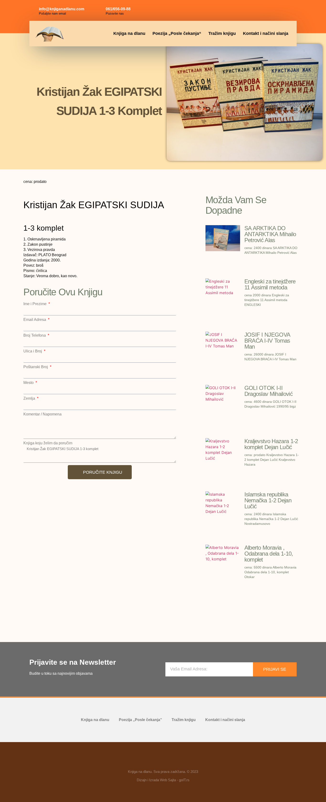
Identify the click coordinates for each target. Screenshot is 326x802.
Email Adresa (35, 320)
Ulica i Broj (33, 351)
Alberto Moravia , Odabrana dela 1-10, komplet (268, 553)
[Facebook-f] (149, 760)
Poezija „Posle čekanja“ (176, 33)
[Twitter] (288, 9)
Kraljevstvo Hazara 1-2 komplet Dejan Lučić (271, 444)
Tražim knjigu (222, 33)
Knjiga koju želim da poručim (47, 443)
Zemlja (29, 398)
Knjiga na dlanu (129, 33)
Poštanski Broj (36, 367)
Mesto (29, 383)
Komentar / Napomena (42, 414)
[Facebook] (267, 9)
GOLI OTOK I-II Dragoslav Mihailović (268, 391)
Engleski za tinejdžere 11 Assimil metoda (270, 284)
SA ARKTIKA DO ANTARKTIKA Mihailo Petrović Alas (270, 234)
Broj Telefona (35, 335)
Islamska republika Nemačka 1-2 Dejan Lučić (267, 500)
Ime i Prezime (35, 304)
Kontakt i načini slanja (265, 33)
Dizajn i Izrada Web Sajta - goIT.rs (163, 780)
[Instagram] (278, 9)
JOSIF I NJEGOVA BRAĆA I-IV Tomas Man (267, 340)
